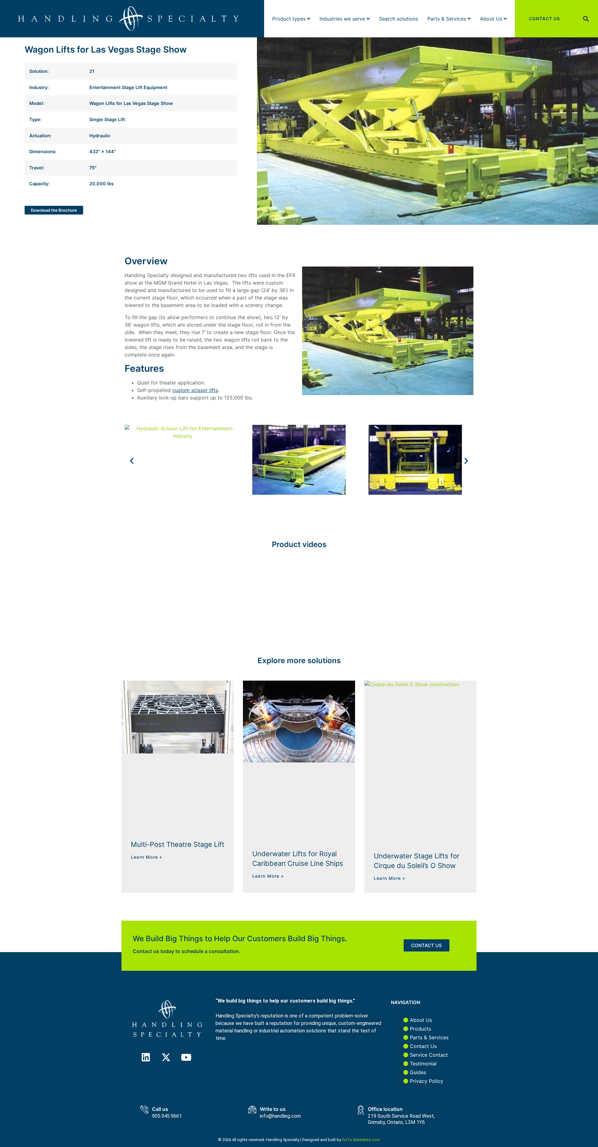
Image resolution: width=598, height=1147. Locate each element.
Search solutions (398, 19)
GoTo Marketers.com (361, 1139)
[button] (586, 19)
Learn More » (146, 857)
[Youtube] (186, 1057)
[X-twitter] (166, 1057)
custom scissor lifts (195, 390)
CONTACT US (544, 18)
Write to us (273, 1109)
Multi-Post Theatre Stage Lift (177, 844)
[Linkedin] (145, 1057)
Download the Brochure (54, 210)
